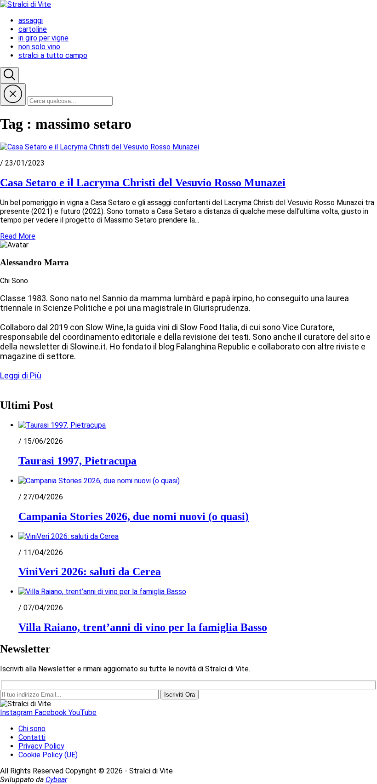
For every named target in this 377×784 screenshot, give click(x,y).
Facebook (51, 712)
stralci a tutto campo (52, 55)
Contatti (32, 737)
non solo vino (39, 46)
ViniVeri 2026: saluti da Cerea (89, 572)
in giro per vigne (43, 38)
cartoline (32, 29)
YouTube (83, 712)
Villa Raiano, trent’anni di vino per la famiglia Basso (142, 627)
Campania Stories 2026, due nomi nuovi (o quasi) (133, 516)
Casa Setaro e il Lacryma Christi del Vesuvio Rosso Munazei (143, 183)
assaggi (30, 20)
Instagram (17, 712)
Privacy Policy (41, 746)
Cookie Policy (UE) (48, 754)
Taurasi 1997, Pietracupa (77, 461)
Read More (17, 236)
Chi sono (32, 728)
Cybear (56, 779)
